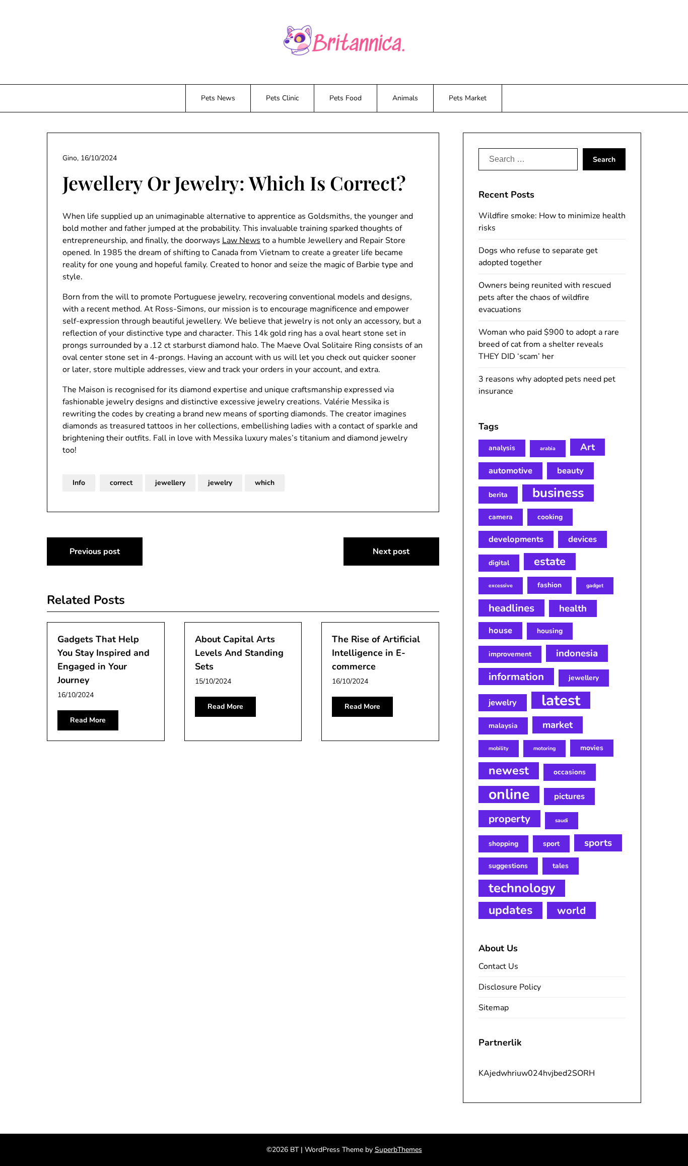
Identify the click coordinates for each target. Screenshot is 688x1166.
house (500, 630)
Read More (88, 720)
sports (598, 842)
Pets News (218, 98)
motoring (544, 748)
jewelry (220, 482)
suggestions (508, 866)
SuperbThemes (398, 1149)
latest (560, 700)
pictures (569, 796)
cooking (550, 517)
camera (501, 517)
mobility (499, 748)
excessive (501, 585)
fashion (549, 585)
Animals (405, 98)
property (509, 819)
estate (550, 561)
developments (516, 539)
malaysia (503, 725)
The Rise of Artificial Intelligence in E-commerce (376, 652)
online (509, 794)
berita (498, 495)
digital (499, 563)
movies (591, 748)
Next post (391, 551)
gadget (594, 585)
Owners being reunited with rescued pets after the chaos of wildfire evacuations (544, 297)
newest (509, 770)
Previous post (95, 551)
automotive (510, 470)
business (558, 493)
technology (522, 888)
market (557, 724)
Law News (241, 240)
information (516, 676)
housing (550, 631)
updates (510, 910)
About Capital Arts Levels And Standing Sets (239, 652)
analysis (502, 448)
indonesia (577, 653)
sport (551, 843)
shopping (503, 843)
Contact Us (498, 966)
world (571, 910)
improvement (510, 654)
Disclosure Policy (509, 987)
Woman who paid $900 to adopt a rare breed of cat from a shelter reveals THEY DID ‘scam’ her (548, 344)
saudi (561, 820)
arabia (548, 448)
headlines (511, 608)
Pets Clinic (282, 98)
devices (582, 539)
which (264, 482)
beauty (570, 470)
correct (121, 482)
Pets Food (345, 98)
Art (587, 447)
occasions (570, 772)
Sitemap (493, 1007)
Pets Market (468, 98)
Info (79, 482)
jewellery (170, 482)
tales (561, 866)
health (573, 608)
